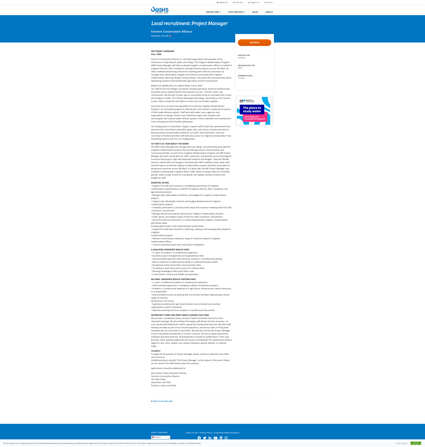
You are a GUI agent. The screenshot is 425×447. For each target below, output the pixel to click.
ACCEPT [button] (415, 443)
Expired (254, 42)
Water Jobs (212, 12)
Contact (269, 2)
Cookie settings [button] (401, 443)
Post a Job (239, 2)
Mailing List (223, 2)
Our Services (235, 12)
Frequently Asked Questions (226, 432)
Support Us (254, 2)
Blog (255, 12)
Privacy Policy (206, 432)
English (157, 437)
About (269, 12)
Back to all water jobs (163, 401)
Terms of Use (192, 432)
